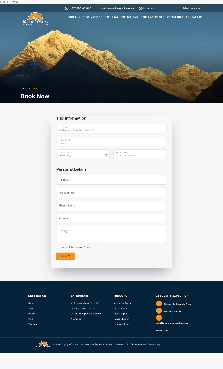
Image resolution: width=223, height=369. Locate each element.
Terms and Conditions (83, 247)
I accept (78, 247)
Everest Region (120, 308)
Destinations (92, 17)
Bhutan (31, 314)
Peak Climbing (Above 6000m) (86, 314)
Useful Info (175, 17)
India (30, 319)
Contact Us (194, 17)
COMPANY (74, 17)
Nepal (31, 303)
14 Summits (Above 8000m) (84, 303)
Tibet (30, 308)
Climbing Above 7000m (82, 308)
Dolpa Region (120, 314)
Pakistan (32, 324)
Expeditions (129, 17)
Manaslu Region (121, 319)
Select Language (191, 8)
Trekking (111, 17)
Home (23, 88)
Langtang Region (121, 324)
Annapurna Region (122, 303)
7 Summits (76, 319)
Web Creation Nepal (152, 344)
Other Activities (152, 17)
